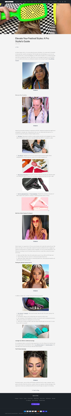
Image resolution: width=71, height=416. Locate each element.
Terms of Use (42, 398)
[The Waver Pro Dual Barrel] (35, 153)
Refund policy (21, 413)
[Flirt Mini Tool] (34, 210)
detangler (26, 313)
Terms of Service (35, 400)
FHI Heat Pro (10, 413)
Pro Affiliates (28, 400)
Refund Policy (36, 398)
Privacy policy (26, 413)
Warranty (53, 398)
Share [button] (17, 47)
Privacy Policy (30, 398)
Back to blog (36, 390)
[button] (17, 2)
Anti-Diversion (48, 398)
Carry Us (21, 398)
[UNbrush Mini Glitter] (35, 311)
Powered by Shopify (15, 413)
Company (16, 398)
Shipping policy (37, 413)
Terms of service (31, 413)
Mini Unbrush (20, 313)
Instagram (35, 241)
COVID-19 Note (42, 400)
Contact (25, 398)
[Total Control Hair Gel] (35, 191)
